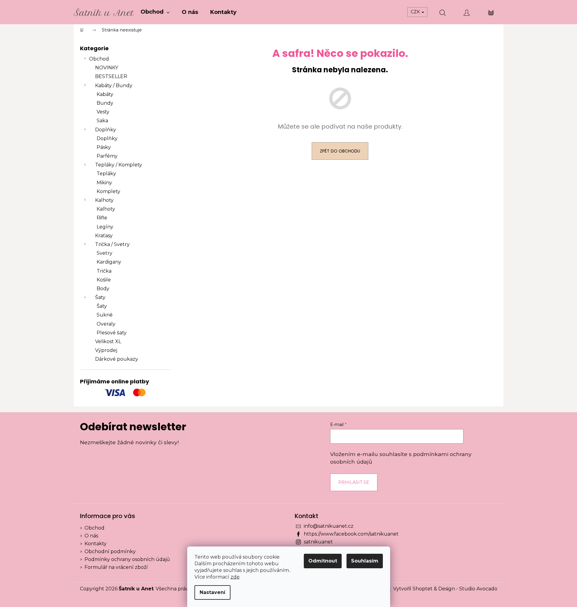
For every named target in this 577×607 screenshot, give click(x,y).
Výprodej (106, 350)
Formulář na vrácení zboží (116, 567)
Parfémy (107, 156)
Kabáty (105, 94)
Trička (104, 271)
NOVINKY (106, 68)
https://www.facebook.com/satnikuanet (351, 534)
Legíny (105, 227)
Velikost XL (108, 341)
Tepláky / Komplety (118, 165)
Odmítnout (322, 561)
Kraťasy (104, 235)
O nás (91, 536)
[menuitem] (155, 12)
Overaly (106, 324)
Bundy (105, 103)
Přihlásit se (353, 482)
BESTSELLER (111, 76)
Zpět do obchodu (340, 151)
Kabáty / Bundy (113, 85)
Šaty (100, 297)
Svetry (104, 253)
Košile (104, 280)
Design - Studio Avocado (467, 589)
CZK (416, 12)
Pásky (104, 147)
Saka (102, 120)
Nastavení (212, 592)
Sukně (105, 315)
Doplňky (105, 130)
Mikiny (104, 182)
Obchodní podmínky (110, 551)
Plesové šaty (112, 333)
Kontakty (96, 543)
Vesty (103, 112)
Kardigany (109, 262)
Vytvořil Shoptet (413, 589)
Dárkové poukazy (116, 359)
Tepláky (106, 173)
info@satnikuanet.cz (328, 526)
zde (235, 577)
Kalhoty (104, 200)
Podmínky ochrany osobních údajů (127, 559)
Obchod (99, 59)
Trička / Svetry (112, 244)
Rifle (102, 218)
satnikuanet (318, 542)
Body (103, 288)
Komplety (108, 191)
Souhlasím (364, 561)
